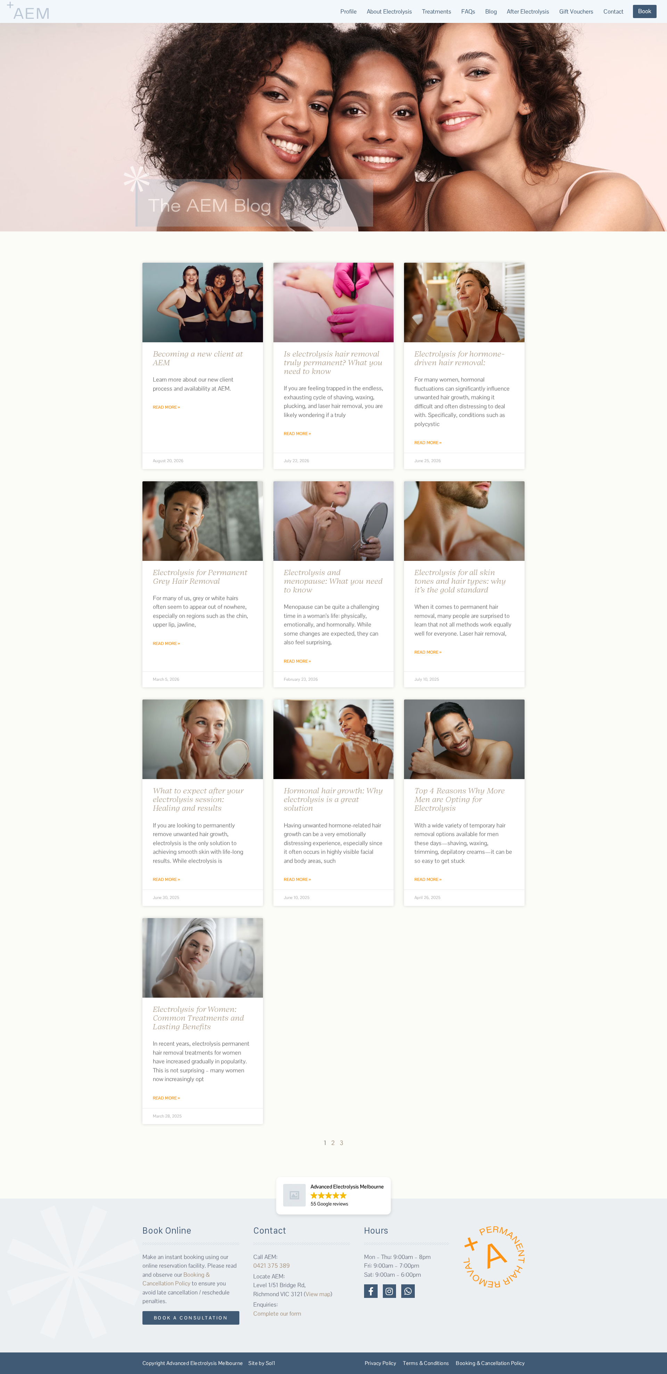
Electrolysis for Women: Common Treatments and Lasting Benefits (198, 1018)
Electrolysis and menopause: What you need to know (333, 581)
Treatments (436, 11)
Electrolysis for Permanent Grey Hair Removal (200, 576)
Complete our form (277, 1313)
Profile (348, 11)
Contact (613, 11)
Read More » (166, 407)
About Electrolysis (389, 11)
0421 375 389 (271, 1265)
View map (318, 1294)
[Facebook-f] (370, 1291)
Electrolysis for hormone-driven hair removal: (459, 358)
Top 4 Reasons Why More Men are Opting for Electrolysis (459, 799)
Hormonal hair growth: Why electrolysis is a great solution (333, 799)
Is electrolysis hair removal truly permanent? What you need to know (333, 362)
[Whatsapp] (407, 1291)
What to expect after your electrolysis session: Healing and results (198, 799)
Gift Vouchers (576, 11)
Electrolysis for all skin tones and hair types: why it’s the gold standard (460, 581)
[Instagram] (389, 1291)
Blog (491, 11)
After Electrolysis (528, 11)
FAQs (468, 11)
